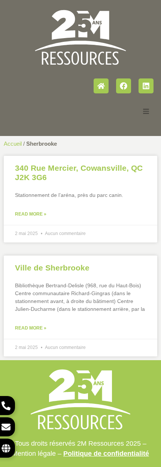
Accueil (13, 143)
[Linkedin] (146, 85)
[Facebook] (123, 85)
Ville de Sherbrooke (52, 267)
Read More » (30, 214)
